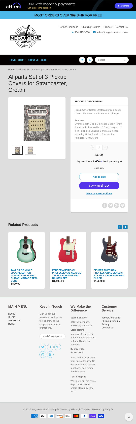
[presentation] (120, 227)
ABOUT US (33, 60)
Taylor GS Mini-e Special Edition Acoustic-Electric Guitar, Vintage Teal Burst (24, 275)
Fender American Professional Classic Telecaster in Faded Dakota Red (66, 274)
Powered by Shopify (102, 409)
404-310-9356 (82, 32)
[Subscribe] (61, 336)
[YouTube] (50, 354)
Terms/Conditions (68, 26)
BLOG (43, 60)
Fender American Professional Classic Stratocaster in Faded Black (109, 274)
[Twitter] (42, 347)
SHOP (21, 60)
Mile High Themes (80, 409)
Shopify (55, 409)
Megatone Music (40, 409)
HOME (13, 60)
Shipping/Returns (91, 26)
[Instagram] (42, 354)
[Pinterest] (57, 347)
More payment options (99, 193)
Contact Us (121, 26)
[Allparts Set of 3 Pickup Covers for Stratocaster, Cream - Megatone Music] (37, 122)
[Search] (125, 60)
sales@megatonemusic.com (112, 32)
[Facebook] (50, 347)
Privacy (108, 26)
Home (11, 69)
